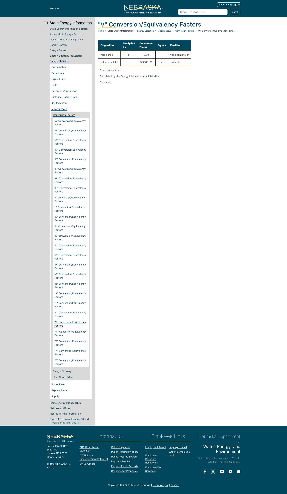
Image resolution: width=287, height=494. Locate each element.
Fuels (54, 85)
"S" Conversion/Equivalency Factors (70, 295)
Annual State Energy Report (65, 34)
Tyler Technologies (228, 461)
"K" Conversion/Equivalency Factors (70, 218)
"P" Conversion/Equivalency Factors (70, 266)
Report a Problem (121, 461)
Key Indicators (59, 102)
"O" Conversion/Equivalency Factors (70, 257)
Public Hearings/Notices (124, 451)
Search (234, 11)
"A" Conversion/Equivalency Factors (70, 122)
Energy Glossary (62, 371)
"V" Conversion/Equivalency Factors (70, 324)
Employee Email (178, 447)
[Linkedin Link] (222, 471)
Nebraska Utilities (60, 408)
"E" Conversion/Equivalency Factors (70, 161)
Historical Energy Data (64, 96)
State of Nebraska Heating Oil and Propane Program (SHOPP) (69, 421)
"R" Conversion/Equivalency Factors (70, 285)
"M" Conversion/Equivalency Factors (70, 237)
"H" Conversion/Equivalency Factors (70, 189)
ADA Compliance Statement (89, 449)
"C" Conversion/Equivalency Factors (70, 142)
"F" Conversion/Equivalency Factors (70, 170)
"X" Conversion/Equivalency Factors (70, 343)
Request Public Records (124, 466)
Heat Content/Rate (63, 377)
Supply (55, 396)
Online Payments (120, 447)
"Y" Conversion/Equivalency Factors (70, 352)
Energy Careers (58, 44)
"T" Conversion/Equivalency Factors (70, 304)
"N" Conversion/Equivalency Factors (70, 247)
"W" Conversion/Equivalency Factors (70, 333)
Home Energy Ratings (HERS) (66, 402)
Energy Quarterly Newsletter (66, 55)
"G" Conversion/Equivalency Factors (70, 180)
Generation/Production (64, 90)
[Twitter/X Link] (213, 471)
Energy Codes (58, 50)
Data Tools (57, 73)
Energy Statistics (59, 61)
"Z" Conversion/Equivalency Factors (70, 362)
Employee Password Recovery (151, 459)
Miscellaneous (59, 108)
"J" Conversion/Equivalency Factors (69, 209)
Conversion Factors (64, 114)
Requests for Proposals (124, 470)
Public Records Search (124, 456)
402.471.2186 (54, 456)
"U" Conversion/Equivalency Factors (70, 314)
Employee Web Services (153, 469)
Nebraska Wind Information (65, 413)
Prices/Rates (58, 384)
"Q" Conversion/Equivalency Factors (70, 276)
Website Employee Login (179, 453)
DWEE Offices (87, 463)
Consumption (59, 67)
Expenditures (58, 79)
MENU (53, 8)
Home (101, 30)
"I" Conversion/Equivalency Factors (69, 199)
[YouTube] (230, 471)
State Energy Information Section (69, 28)
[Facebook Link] (205, 471)
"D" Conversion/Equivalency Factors (70, 151)
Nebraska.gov (160, 485)
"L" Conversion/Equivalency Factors (70, 228)
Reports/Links (59, 390)
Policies (175, 485)
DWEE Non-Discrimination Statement (94, 457)
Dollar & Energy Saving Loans (66, 39)
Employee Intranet (155, 447)
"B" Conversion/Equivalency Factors (70, 132)
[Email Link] (238, 471)
